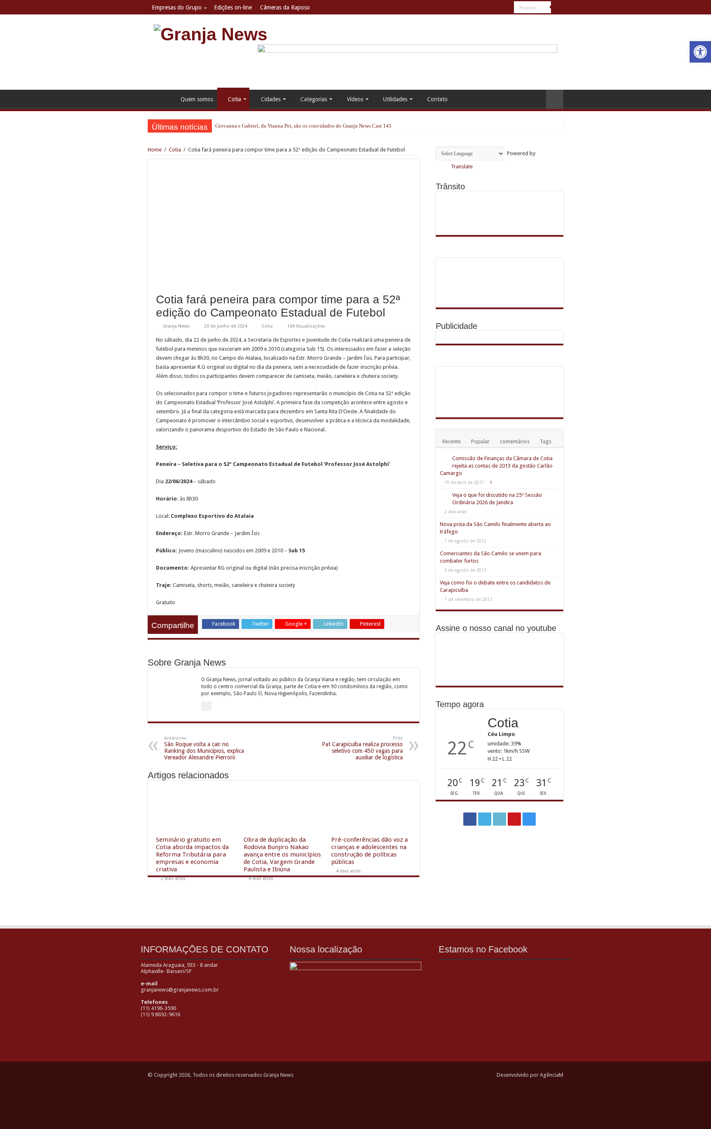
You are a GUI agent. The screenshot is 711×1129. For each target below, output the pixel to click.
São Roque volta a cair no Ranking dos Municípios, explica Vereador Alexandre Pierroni (204, 748)
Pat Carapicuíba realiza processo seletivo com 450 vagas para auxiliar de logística (362, 748)
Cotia (234, 99)
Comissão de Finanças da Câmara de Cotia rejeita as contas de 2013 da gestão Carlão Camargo (496, 465)
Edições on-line (233, 7)
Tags (545, 441)
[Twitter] (484, 8)
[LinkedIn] (492, 8)
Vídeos (355, 99)
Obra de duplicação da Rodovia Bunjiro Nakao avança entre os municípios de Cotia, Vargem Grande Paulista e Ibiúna (282, 854)
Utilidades (395, 99)
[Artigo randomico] (554, 99)
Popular (480, 441)
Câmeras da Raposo (285, 7)
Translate (462, 166)
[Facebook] (477, 8)
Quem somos (197, 99)
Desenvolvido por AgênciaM (530, 1075)
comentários (515, 441)
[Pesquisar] (557, 7)
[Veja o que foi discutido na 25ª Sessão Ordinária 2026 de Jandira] (444, 495)
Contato (437, 99)
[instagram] (508, 8)
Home (158, 98)
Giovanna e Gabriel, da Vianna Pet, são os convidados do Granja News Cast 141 (303, 126)
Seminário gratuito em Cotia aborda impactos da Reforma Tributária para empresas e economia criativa (192, 854)
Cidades (271, 99)
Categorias (313, 99)
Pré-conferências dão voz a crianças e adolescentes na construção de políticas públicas (369, 851)
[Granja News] (210, 33)
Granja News (176, 326)
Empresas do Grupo (177, 7)
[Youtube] (500, 8)
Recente (451, 441)
